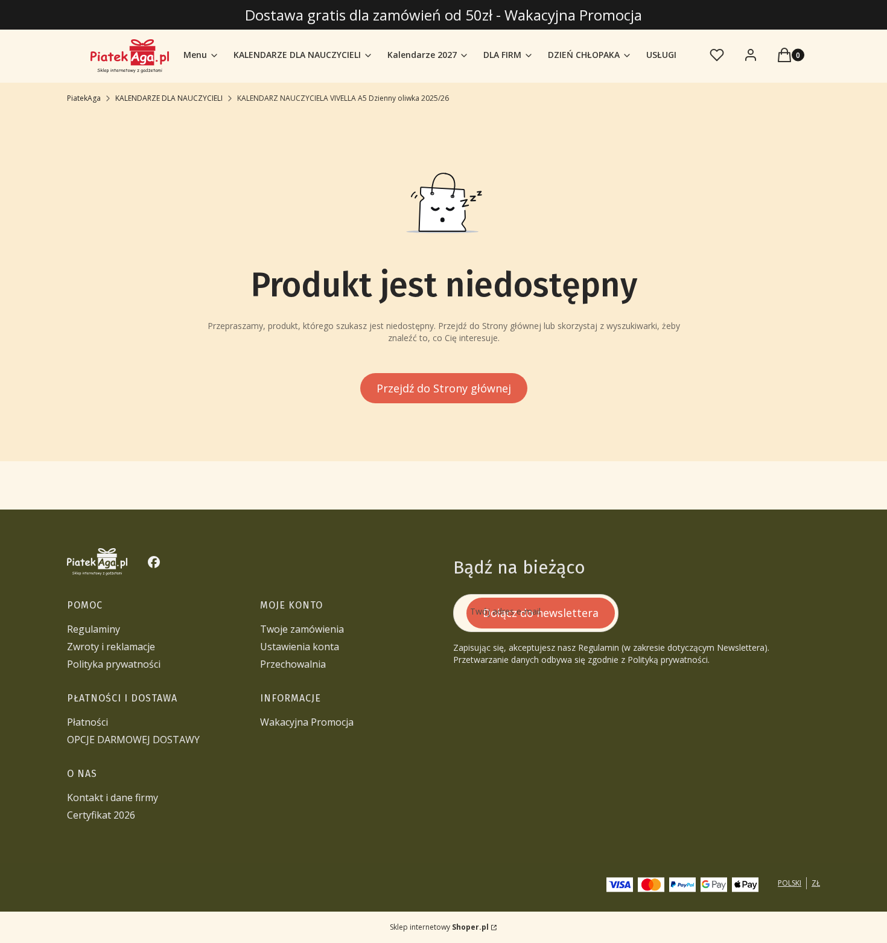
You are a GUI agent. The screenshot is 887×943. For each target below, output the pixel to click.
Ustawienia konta (299, 646)
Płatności (87, 722)
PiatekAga (84, 98)
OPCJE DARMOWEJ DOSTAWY (133, 739)
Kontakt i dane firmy (112, 797)
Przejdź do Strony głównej (444, 388)
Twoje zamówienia (302, 629)
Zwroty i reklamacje (111, 646)
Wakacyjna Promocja (307, 722)
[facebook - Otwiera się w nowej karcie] (154, 562)
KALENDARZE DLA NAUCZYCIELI (169, 98)
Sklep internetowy (439, 927)
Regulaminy (93, 629)
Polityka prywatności (114, 664)
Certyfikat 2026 (101, 815)
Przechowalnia (293, 664)
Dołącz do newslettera (541, 613)
